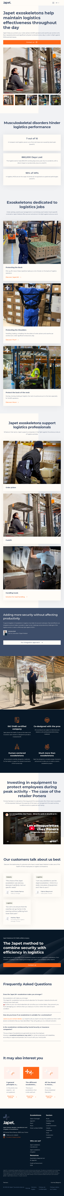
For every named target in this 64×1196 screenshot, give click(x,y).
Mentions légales (33, 1188)
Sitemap (27, 1188)
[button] (53, 3)
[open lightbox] (32, 70)
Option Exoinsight (35, 1118)
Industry (48, 1128)
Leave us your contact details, (12, 1019)
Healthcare (49, 1130)
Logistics (48, 1137)
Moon (31, 1125)
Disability (48, 1123)
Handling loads (50, 1121)
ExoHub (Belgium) (56, 1182)
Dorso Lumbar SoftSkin (36, 1128)
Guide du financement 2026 (36, 1164)
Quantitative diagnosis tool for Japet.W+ (37, 1159)
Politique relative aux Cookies (54, 1188)
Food (47, 1132)
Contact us (32, 965)
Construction (49, 1135)
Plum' (31, 1123)
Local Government (51, 1125)
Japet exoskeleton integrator (35, 1151)
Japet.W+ (32, 1121)
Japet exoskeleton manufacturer (35, 1146)
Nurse (47, 1118)
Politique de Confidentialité (43, 1188)
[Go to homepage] (7, 3)
